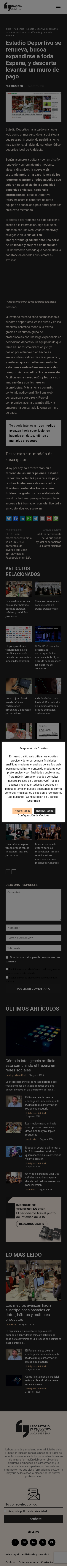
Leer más (33, 800)
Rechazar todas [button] (44, 810)
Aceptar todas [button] (22, 810)
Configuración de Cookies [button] (33, 815)
